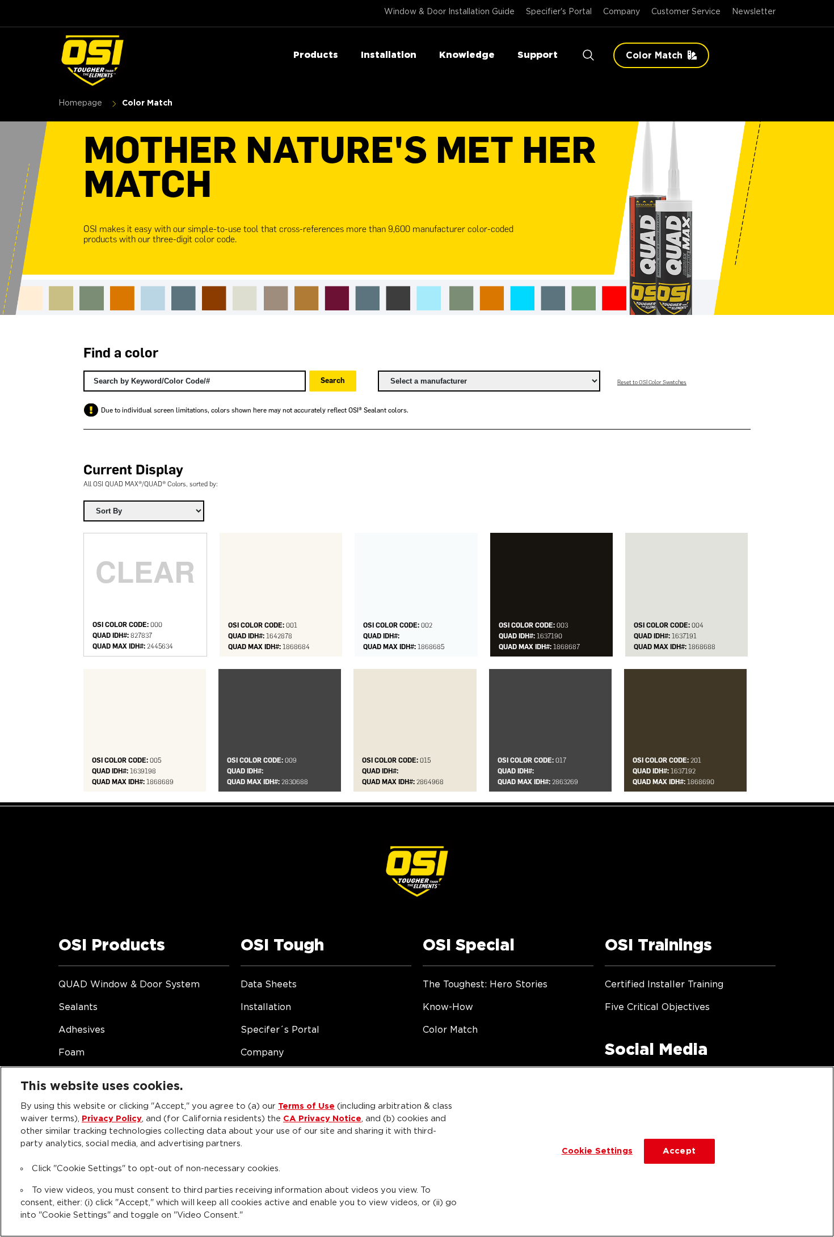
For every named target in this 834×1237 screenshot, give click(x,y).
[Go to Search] (588, 55)
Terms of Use (306, 1106)
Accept (679, 1151)
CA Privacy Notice (322, 1118)
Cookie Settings (597, 1151)
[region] (417, 1151)
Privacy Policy (112, 1118)
